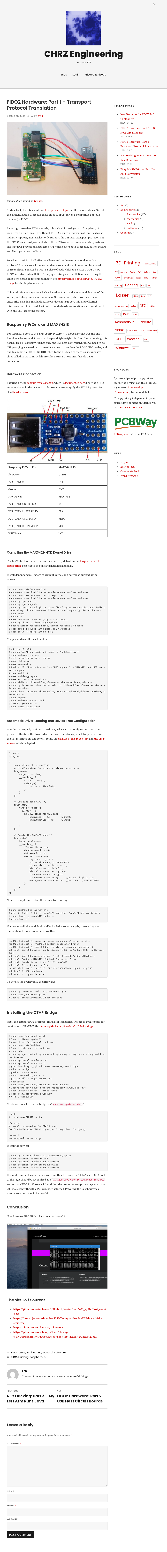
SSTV (142, 330)
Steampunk (152, 330)
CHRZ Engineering (83, 54)
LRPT (149, 296)
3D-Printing (128, 263)
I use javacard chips (56, 210)
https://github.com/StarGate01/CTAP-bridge (66, 1026)
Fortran (154, 278)
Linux (142, 296)
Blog (64, 74)
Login (75, 74)
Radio (130, 223)
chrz (40, 116)
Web (146, 339)
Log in (124, 462)
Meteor (134, 306)
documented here (74, 383)
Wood (135, 348)
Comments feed (129, 471)
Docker (138, 278)
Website (12, 1519)
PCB (126, 314)
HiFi (142, 285)
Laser (122, 295)
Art (122, 205)
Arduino (124, 272)
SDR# (119, 330)
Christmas (128, 278)
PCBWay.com (121, 434)
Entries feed (127, 466)
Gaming (118, 285)
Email (11, 1505)
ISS (148, 285)
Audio (132, 272)
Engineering (33, 1352)
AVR (139, 272)
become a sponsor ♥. (131, 407)
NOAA (152, 306)
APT (116, 272)
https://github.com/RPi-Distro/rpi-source (38, 1327)
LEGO (135, 296)
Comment (14, 1443)
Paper (117, 314)
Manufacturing (121, 306)
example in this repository (72, 738)
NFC (143, 305)
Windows (122, 348)
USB (119, 338)
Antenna (150, 263)
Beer (155, 272)
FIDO (14, 1357)
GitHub (38, 201)
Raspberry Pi (38, 1357)
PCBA (135, 314)
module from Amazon (40, 383)
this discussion (20, 392)
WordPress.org (129, 476)
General (48, 1352)
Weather (134, 339)
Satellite (145, 322)
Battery (147, 272)
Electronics (18, 1352)
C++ (117, 277)
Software (60, 1352)
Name (11, 1491)
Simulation (132, 330)
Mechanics (133, 219)
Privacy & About (95, 74)
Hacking (23, 1357)
